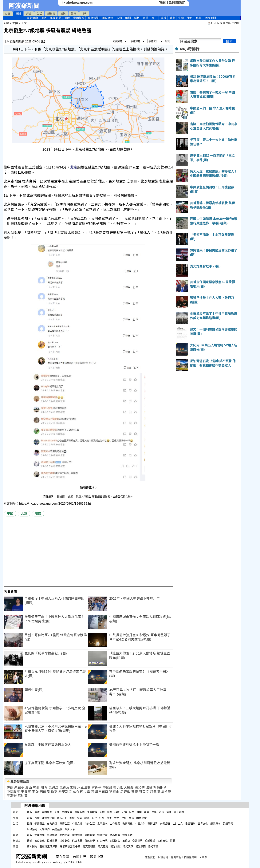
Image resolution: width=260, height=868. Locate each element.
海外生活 (90, 823)
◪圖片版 (225, 23)
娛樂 (63, 13)
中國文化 (140, 823)
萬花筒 (126, 840)
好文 (101, 817)
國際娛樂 (90, 835)
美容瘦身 (165, 823)
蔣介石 (78, 792)
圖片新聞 (179, 812)
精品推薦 (115, 835)
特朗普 (162, 787)
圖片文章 (70, 829)
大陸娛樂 (39, 835)
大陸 (67, 17)
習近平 (97, 787)
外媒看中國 (48, 817)
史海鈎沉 (52, 823)
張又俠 (140, 787)
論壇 (73, 13)
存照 (124, 817)
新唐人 (80, 496)
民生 (154, 17)
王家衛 (12, 796)
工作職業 (115, 823)
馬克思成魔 (68, 787)
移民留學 (90, 840)
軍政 (44, 17)
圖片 (210, 17)
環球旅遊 (150, 840)
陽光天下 (128, 846)
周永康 (166, 792)
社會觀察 (65, 840)
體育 (172, 17)
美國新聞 (55, 17)
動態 (72, 817)
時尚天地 (102, 840)
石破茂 (45, 792)
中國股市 (13, 792)
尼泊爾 (23, 796)
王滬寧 (26, 792)
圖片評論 (141, 817)
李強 (35, 792)
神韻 (36, 787)
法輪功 (151, 787)
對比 (116, 817)
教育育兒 (127, 823)
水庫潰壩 (84, 787)
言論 (37, 817)
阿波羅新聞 (24, 5)
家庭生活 (65, 823)
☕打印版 (213, 23)
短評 (94, 817)
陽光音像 (153, 846)
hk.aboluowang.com (77, 2)
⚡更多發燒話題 (18, 781)
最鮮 (29, 840)
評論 (28, 13)
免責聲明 (176, 857)
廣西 (28, 787)
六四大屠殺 (125, 787)
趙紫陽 (155, 792)
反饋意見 (163, 857)
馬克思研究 (89, 846)
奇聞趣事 (115, 840)
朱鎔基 (19, 787)
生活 (39, 13)
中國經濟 (78, 17)
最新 (32, 17)
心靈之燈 (77, 823)
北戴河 (89, 792)
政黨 (86, 817)
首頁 (7, 13)
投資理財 (190, 823)
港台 (190, 17)
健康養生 (39, 823)
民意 (131, 817)
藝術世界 (153, 823)
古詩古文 (178, 823)
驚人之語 (62, 817)
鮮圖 (172, 840)
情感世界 (52, 840)
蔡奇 (134, 792)
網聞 (128, 17)
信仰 (199, 17)
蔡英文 (144, 792)
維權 (163, 17)
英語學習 (228, 823)
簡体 (163, 2)
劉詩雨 (61, 496)
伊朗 (10, 787)
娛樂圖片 (127, 835)
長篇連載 (57, 829)
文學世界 (45, 829)
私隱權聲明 (190, 857)
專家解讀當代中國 (70, 846)
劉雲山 (114, 792)
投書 (109, 817)
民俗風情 (162, 840)
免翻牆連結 (176, 2)
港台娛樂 (77, 835)
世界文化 (203, 823)
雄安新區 (65, 792)
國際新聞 (93, 17)
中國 (10, 513)
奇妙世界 (137, 840)
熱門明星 (65, 835)
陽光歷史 (103, 846)
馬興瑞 (54, 787)
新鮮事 (51, 13)
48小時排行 (190, 49)
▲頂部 (203, 857)
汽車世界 (77, 840)
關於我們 (150, 857)
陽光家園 (141, 846)
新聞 (18, 13)
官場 (145, 17)
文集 (79, 817)
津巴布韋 (101, 792)
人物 (119, 17)
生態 (181, 17)
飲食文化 (39, 840)
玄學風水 (102, 823)
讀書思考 (215, 823)
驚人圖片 (32, 846)
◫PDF (236, 23)
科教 (137, 17)
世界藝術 (32, 829)
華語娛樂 (52, 835)
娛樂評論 (102, 835)
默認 (167, 41)
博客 (84, 13)
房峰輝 (125, 792)
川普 (44, 787)
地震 (38, 513)
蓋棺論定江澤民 (49, 846)
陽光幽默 (115, 846)
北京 (73, 167)
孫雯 (54, 792)
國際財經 (107, 17)
